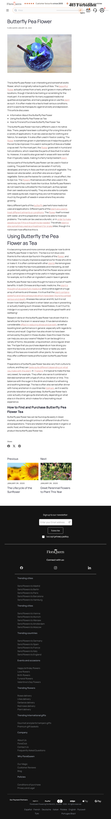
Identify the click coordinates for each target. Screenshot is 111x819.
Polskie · (64, 809)
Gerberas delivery (26, 702)
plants (51, 263)
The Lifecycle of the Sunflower (19, 490)
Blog (19, 771)
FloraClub (22, 743)
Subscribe (55, 530)
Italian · (56, 809)
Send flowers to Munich (29, 616)
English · (73, 809)
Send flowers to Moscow (29, 627)
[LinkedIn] (89, 567)
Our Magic (22, 764)
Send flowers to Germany (29, 640)
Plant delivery (24, 709)
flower (10, 140)
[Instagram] (55, 567)
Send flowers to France (28, 647)
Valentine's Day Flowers (29, 682)
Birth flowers (23, 675)
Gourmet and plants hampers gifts (34, 723)
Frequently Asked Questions (31, 750)
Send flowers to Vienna (28, 613)
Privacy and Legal (26, 788)
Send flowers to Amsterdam (31, 623)
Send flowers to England (29, 654)
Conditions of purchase (29, 784)
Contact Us (23, 747)
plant (66, 99)
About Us (21, 740)
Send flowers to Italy (27, 651)
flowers (26, 179)
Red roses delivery (26, 706)
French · (37, 809)
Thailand (38, 370)
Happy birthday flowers (28, 668)
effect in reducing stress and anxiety (38, 324)
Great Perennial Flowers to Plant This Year (55, 490)
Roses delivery (24, 695)
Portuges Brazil (68, 813)
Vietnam (50, 388)
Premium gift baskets (27, 726)
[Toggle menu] (8, 10)
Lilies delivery (24, 699)
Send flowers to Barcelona (30, 596)
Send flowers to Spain (28, 644)
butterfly (38, 205)
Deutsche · (47, 809)
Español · (28, 809)
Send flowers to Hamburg (29, 599)
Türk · (37, 813)
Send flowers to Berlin (28, 589)
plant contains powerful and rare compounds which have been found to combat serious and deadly (39, 296)
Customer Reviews (26, 767)
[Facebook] (21, 567)
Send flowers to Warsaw (29, 620)
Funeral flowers (25, 678)
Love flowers (23, 671)
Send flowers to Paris (27, 593)
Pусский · (81, 809)
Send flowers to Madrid (28, 586)
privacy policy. (61, 536)
